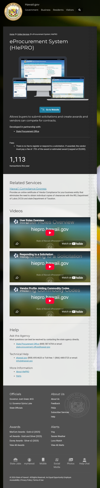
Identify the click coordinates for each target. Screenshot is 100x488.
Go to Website (52, 109)
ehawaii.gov (21, 358)
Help (53, 416)
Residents (58, 10)
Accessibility (15, 480)
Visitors (70, 10)
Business (45, 10)
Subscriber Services (60, 412)
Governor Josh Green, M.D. (22, 399)
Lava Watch (56, 440)
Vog (53, 432)
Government (31, 10)
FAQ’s (18, 376)
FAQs (53, 408)
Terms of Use (38, 480)
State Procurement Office (27, 131)
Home (12, 34)
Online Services (23, 34)
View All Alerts (57, 445)
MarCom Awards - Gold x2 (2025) (25, 432)
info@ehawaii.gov (24, 361)
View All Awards (17, 445)
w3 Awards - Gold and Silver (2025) (26, 436)
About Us (55, 399)
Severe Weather (58, 436)
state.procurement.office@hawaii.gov (33, 347)
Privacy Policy (26, 480)
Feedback (55, 403)
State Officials (16, 408)
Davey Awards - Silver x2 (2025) (24, 440)
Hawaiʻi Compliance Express (28, 188)
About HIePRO (22, 371)
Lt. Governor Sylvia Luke (21, 403)
